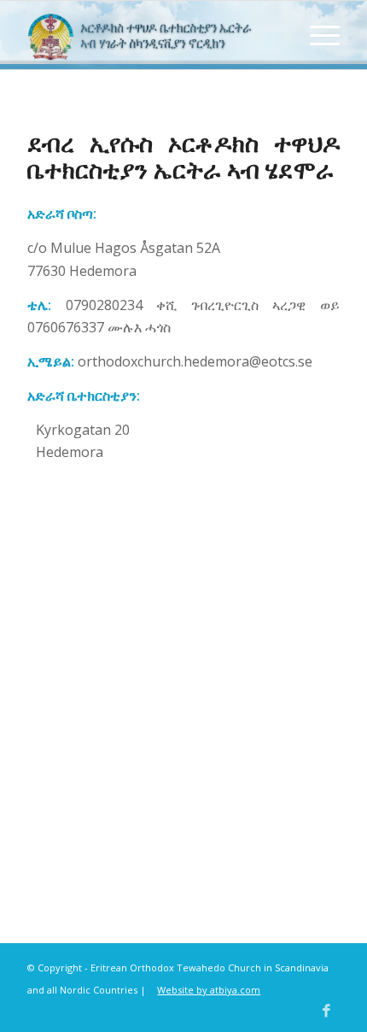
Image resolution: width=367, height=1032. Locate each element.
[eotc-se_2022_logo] (152, 35)
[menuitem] (316, 35)
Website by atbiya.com (208, 989)
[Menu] (316, 35)
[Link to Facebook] (327, 1010)
